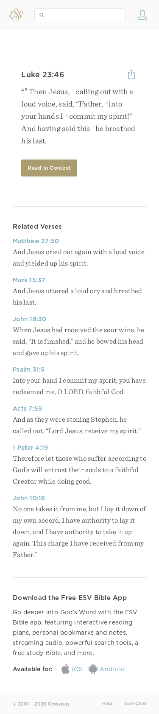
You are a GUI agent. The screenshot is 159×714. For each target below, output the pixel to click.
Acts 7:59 (27, 408)
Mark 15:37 (29, 280)
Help (107, 703)
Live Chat (135, 703)
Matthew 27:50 (36, 241)
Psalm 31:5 (29, 369)
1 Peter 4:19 (30, 447)
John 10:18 (29, 498)
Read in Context (49, 168)
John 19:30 (30, 319)
